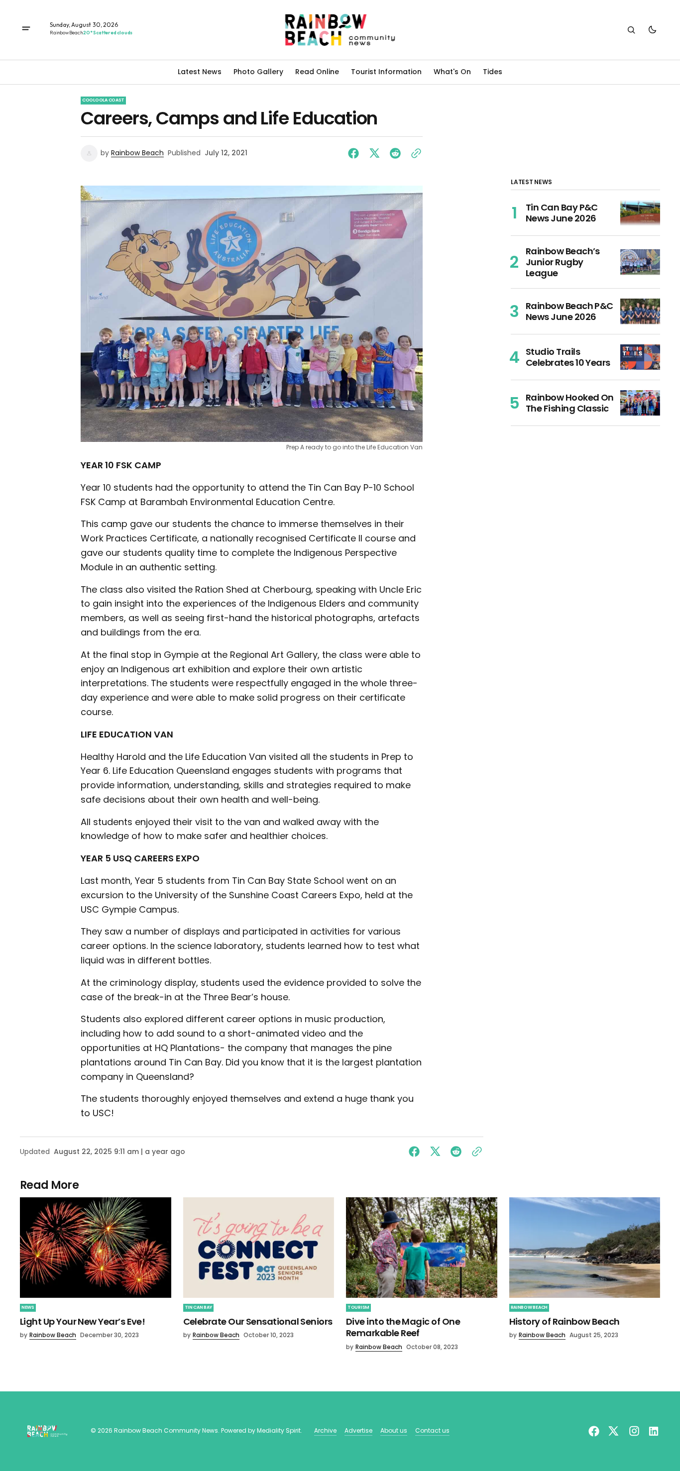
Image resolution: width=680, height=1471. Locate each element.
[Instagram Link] (634, 1431)
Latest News (200, 72)
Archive (325, 1430)
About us (393, 1430)
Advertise (358, 1430)
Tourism (358, 1307)
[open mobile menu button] (26, 29)
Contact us (432, 1430)
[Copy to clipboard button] (414, 153)
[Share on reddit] (395, 153)
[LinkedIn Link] (652, 1431)
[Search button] (631, 30)
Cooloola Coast (103, 100)
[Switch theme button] (652, 30)
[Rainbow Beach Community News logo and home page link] (340, 30)
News (27, 1307)
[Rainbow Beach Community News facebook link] (595, 1431)
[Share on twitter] (374, 153)
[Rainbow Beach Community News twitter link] (613, 1431)
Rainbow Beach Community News (166, 1430)
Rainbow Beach (137, 153)
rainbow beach (529, 1307)
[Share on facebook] (355, 153)
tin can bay (198, 1307)
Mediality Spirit (279, 1430)
